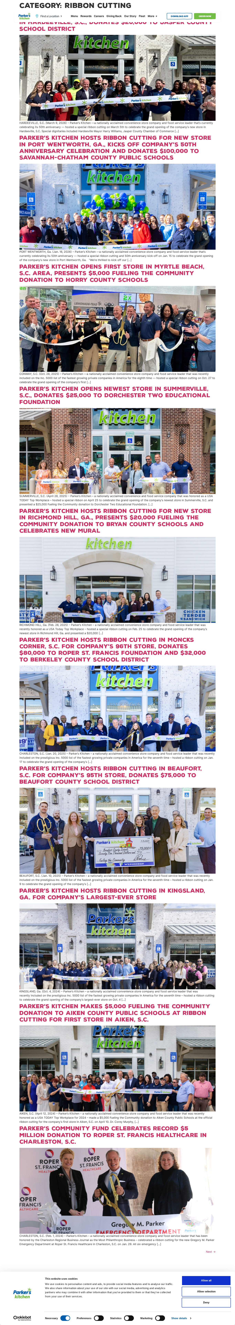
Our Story (130, 16)
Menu (74, 16)
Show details (179, 1318)
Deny (206, 1302)
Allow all (206, 1280)
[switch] (99, 1318)
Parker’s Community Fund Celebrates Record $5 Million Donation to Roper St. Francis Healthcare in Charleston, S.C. (113, 1135)
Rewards (86, 16)
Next (211, 1251)
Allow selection (206, 1291)
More (151, 16)
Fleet (142, 16)
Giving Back (114, 16)
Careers (99, 16)
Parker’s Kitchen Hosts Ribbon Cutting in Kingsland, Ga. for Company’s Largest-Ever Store (112, 893)
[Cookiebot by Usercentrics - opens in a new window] (22, 1318)
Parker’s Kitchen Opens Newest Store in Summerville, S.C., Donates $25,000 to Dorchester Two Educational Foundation (114, 395)
